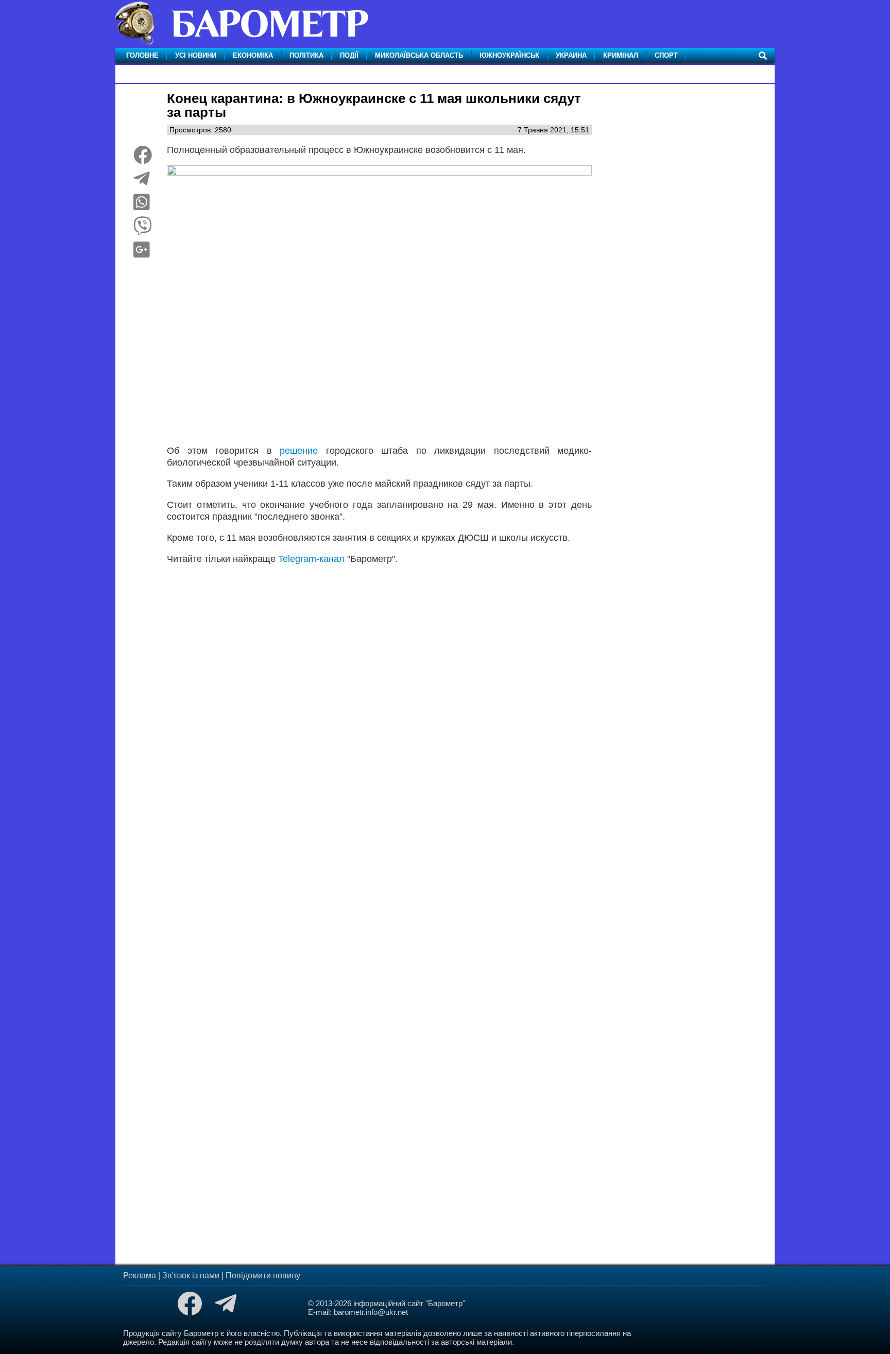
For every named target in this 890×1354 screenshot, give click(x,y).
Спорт (666, 55)
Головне (142, 55)
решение (303, 450)
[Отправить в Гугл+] (141, 253)
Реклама (139, 1275)
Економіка (253, 55)
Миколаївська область (419, 55)
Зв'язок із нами (190, 1275)
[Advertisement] (379, 701)
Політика (306, 55)
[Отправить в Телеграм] (141, 182)
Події (349, 55)
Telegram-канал (311, 559)
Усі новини (195, 55)
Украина (571, 55)
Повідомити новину (263, 1275)
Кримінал (620, 55)
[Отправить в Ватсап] (141, 206)
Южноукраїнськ (509, 55)
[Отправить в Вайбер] (142, 230)
